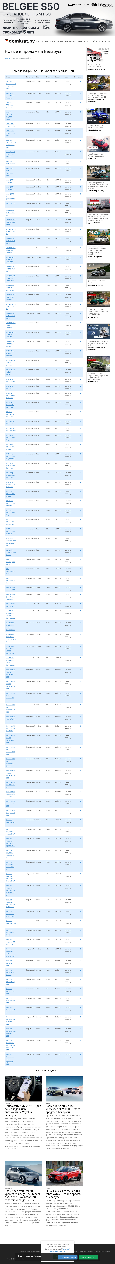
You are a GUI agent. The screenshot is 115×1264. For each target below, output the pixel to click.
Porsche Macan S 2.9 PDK (10, 981)
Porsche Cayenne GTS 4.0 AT (11, 923)
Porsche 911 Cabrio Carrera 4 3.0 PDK (10, 684)
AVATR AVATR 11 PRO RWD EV (10, 269)
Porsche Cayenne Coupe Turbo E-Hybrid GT (10, 903)
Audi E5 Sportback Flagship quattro (9, 115)
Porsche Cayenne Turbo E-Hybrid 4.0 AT (10, 952)
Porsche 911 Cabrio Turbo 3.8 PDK (10, 719)
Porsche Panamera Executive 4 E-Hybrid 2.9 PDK (11, 1045)
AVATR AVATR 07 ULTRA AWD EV (10, 250)
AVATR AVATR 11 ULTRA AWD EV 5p (10, 287)
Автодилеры (70, 41)
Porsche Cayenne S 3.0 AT (10, 932)
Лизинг (60, 41)
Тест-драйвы (92, 41)
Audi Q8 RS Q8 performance (10, 196)
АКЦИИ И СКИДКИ (48, 41)
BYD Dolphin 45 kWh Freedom (10, 362)
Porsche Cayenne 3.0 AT (10, 822)
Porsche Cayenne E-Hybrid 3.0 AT (10, 913)
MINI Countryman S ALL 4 (10, 580)
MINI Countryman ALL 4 (10, 561)
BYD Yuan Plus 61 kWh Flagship (10, 512)
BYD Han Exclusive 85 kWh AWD (10, 395)
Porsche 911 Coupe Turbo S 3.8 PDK (10, 794)
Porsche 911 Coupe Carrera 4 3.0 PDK (10, 750)
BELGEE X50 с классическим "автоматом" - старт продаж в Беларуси (63, 1193)
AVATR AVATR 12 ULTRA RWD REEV (10, 344)
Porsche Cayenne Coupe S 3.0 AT (10, 865)
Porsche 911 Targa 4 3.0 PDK (10, 803)
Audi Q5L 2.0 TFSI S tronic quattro (10, 154)
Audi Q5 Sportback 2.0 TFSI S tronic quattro (11, 143)
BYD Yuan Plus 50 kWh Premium (10, 503)
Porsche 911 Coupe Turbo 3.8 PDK (10, 784)
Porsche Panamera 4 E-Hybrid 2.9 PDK (10, 1020)
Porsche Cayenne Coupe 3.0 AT (10, 831)
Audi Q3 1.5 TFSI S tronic (10, 125)
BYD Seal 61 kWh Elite (10, 422)
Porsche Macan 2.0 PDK (9, 963)
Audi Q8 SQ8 (10, 203)
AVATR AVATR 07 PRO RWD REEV (10, 240)
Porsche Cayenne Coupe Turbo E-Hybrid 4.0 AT (10, 890)
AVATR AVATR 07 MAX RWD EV (10, 212)
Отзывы (102, 41)
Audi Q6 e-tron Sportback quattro (9, 171)
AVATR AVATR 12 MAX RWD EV (10, 306)
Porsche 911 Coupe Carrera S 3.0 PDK (10, 774)
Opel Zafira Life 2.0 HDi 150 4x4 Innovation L (10, 614)
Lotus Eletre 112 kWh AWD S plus (11, 552)
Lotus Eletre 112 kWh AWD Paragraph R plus (11, 541)
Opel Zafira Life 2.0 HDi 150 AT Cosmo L (11, 638)
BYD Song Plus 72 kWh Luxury (10, 447)
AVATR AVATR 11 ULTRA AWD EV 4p (10, 278)
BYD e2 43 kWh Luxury (10, 387)
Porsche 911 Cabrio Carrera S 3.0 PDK (10, 708)
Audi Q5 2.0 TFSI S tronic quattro (10, 133)
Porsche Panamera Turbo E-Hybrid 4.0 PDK (10, 1059)
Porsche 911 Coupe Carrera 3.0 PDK (10, 738)
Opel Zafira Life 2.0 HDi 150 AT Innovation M (10, 661)
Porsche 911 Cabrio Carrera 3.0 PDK (10, 673)
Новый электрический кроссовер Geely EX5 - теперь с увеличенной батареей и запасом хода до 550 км (23, 1195)
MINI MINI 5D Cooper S (10, 605)
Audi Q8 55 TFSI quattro (10, 188)
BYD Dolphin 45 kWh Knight (10, 372)
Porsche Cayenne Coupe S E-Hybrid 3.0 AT (10, 877)
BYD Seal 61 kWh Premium (11, 429)
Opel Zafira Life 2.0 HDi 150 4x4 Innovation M (10, 626)
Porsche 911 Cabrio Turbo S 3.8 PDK (10, 728)
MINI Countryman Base (10, 571)
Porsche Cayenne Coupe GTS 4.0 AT (10, 853)
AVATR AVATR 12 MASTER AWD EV (10, 297)
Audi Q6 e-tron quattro (10, 162)
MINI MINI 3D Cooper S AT (10, 588)
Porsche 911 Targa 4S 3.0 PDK (10, 812)
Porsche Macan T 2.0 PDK (10, 991)
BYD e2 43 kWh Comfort (10, 380)
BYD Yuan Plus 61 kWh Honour (10, 531)
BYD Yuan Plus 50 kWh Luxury (10, 493)
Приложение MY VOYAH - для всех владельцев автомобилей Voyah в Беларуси (23, 1110)
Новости (81, 41)
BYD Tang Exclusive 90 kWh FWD (10, 475)
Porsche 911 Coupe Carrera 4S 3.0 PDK (10, 762)
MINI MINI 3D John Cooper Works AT (10, 596)
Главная (7, 58)
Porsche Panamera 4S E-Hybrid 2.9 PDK (11, 1032)
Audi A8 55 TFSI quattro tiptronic (10, 95)
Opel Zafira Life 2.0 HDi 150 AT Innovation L (10, 649)
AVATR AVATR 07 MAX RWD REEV (10, 222)
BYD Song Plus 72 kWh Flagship (10, 437)
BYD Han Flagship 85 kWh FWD (10, 404)
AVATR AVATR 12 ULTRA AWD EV (10, 334)
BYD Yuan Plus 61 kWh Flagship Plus (10, 521)
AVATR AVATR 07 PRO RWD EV (10, 231)
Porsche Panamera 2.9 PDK (11, 1000)
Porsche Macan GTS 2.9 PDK (10, 972)
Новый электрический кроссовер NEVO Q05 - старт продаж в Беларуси (63, 1109)
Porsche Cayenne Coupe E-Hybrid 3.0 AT (10, 842)
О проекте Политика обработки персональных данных (37, 1252)
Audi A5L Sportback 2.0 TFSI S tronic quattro (11, 85)
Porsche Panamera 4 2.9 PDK (10, 1010)
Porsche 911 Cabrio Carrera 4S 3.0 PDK (10, 696)
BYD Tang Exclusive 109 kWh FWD (10, 465)
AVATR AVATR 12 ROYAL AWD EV (10, 325)
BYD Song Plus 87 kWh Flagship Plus (10, 456)
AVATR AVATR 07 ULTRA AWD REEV (10, 259)
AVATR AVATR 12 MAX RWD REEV (10, 315)
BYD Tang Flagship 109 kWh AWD (10, 484)
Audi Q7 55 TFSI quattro (10, 181)
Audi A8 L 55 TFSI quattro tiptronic (10, 105)
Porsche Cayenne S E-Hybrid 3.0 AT (10, 942)
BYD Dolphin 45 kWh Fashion (10, 353)
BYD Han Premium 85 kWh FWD (10, 414)
